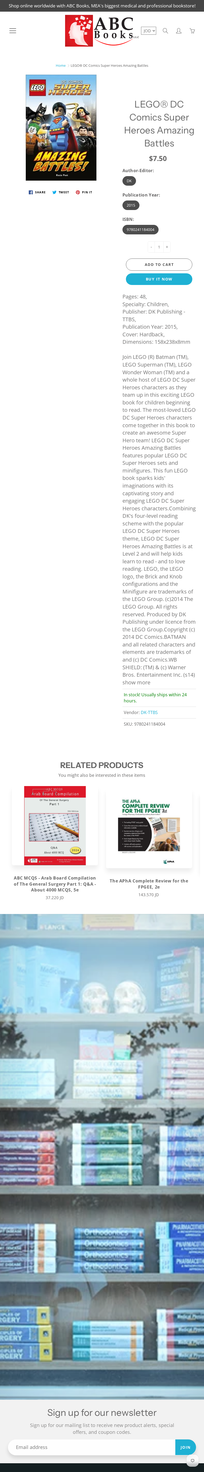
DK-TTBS (149, 712)
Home (61, 65)
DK (129, 180)
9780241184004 (140, 229)
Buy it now (159, 279)
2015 (131, 205)
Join (186, 1447)
